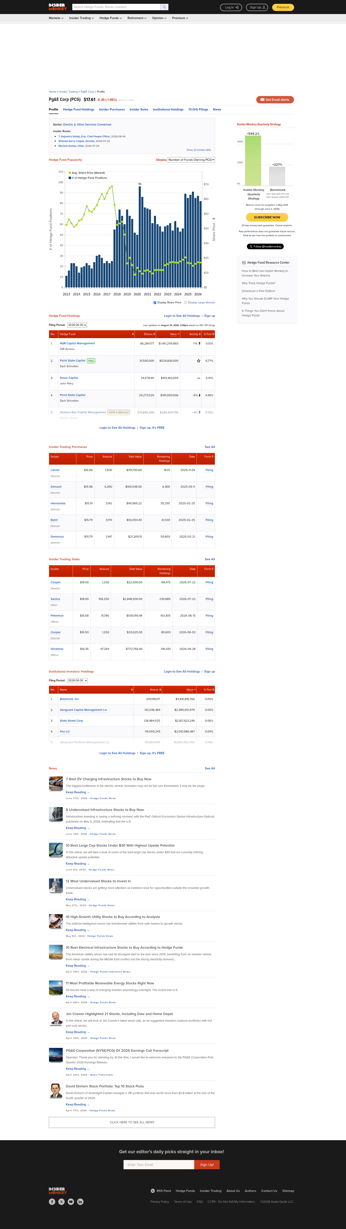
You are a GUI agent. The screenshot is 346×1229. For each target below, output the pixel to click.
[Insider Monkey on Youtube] (72, 1202)
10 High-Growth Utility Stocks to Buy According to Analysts (113, 916)
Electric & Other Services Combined (87, 124)
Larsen (55, 470)
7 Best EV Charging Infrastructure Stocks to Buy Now (109, 779)
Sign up (209, 315)
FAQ (200, 1201)
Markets (55, 18)
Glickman (57, 649)
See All (210, 447)
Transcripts (105, 1075)
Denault (56, 486)
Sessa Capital (69, 378)
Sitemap (288, 1190)
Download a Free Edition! (258, 291)
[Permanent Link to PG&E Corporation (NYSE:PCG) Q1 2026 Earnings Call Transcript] (56, 1055)
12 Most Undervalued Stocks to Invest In (98, 881)
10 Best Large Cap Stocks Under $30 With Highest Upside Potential (120, 845)
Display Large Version (201, 303)
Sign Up (255, 7)
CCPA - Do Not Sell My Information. (231, 1201)
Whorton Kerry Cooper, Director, (76, 141)
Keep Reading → (78, 792)
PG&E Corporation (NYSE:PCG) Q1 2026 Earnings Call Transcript (117, 1050)
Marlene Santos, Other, (71, 146)
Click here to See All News (132, 1122)
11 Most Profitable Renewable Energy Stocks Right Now (110, 983)
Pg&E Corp (87, 92)
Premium (283, 7)
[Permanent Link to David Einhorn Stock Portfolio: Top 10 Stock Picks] (56, 1090)
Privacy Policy (159, 1201)
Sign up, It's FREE (152, 427)
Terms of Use (183, 1201)
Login (182, 315)
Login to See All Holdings (118, 427)
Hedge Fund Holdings (78, 109)
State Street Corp (71, 720)
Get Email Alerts (277, 99)
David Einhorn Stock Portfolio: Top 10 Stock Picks (105, 1086)
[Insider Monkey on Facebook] (53, 1202)
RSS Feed (164, 1190)
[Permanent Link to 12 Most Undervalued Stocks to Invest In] (56, 885)
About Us (233, 1190)
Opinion (158, 18)
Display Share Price (169, 303)
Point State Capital (72, 360)
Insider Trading (80, 18)
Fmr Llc (65, 731)
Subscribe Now (267, 217)
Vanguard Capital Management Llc (83, 710)
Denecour (57, 536)
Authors (250, 1190)
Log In (229, 7)
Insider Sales (139, 109)
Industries (115, 972)
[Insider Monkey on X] (63, 1202)
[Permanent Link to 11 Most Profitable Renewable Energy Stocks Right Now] (56, 987)
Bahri (54, 520)
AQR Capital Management (77, 343)
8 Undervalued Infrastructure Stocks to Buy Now (105, 809)
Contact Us (269, 1190)
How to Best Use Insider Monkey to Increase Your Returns (265, 273)
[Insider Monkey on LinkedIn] (81, 1202)
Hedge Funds (110, 18)
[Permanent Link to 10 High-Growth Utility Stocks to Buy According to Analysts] (56, 921)
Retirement (136, 18)
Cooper (56, 582)
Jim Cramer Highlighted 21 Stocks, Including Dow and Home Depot (119, 1013)
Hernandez (58, 503)
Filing (209, 470)
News (217, 109)
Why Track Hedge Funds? (258, 283)
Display (161, 160)
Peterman (57, 615)
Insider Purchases (112, 109)
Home (52, 92)
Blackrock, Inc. (69, 699)
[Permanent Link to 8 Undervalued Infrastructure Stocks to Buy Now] (56, 814)
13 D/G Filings (198, 109)
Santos (55, 599)
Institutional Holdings (168, 109)
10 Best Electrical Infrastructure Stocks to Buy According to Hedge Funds (124, 947)
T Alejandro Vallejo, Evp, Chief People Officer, (84, 136)
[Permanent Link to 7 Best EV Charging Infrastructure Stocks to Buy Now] (56, 783)
